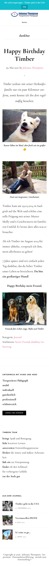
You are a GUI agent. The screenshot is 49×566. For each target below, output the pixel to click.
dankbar (35, 342)
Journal (18, 337)
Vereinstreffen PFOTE (26, 518)
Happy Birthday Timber (24, 55)
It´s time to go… (22, 532)
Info (24, 7)
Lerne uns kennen (14, 413)
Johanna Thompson (24, 14)
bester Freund (22, 342)
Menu (24, 22)
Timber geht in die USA (27, 503)
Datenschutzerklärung (22, 556)
